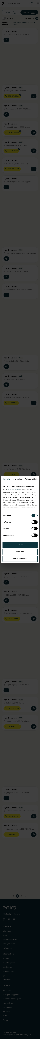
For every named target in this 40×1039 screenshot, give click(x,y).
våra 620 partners (15, 490)
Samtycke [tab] (6, 479)
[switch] (34, 522)
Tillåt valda (20, 552)
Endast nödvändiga (20, 559)
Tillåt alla (20, 545)
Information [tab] (17, 479)
